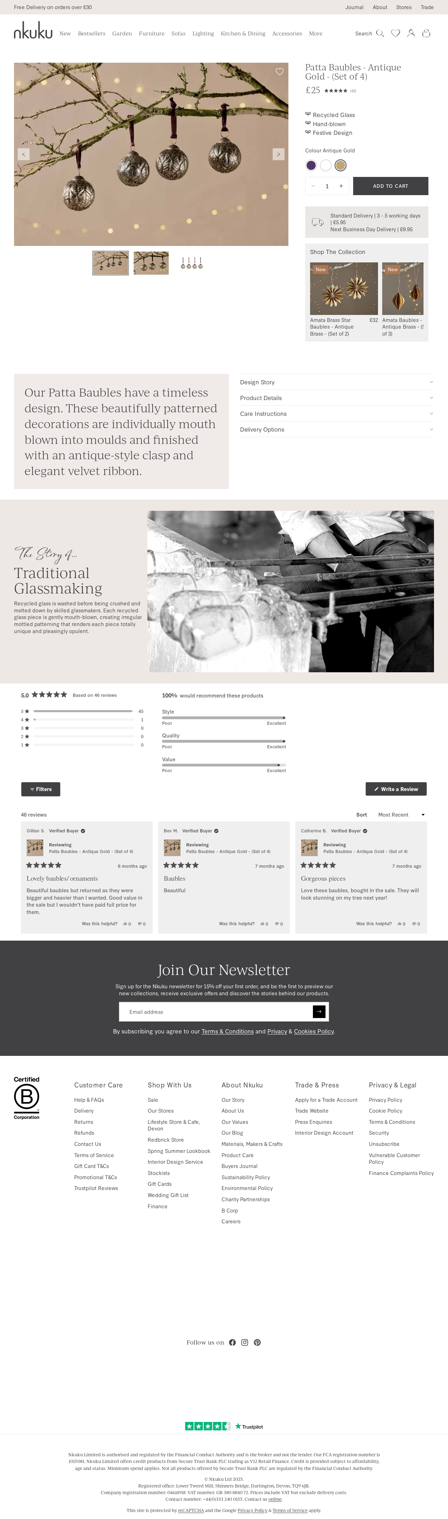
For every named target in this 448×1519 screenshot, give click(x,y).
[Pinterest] (257, 1342)
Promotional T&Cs (95, 1177)
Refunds (84, 1132)
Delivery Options (262, 429)
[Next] (418, 878)
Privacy (277, 1031)
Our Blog (232, 1132)
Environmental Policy (247, 1187)
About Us (233, 1110)
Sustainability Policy (246, 1177)
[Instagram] (244, 1342)
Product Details (261, 397)
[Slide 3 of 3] (191, 263)
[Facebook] (232, 1342)
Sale (153, 1099)
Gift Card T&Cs (91, 1165)
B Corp (230, 1210)
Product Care (238, 1155)
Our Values (235, 1121)
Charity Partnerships (246, 1199)
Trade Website (312, 1110)
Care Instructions (263, 413)
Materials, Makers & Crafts (252, 1143)
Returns (83, 1121)
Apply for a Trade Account (326, 1099)
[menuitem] (316, 33)
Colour (330, 150)
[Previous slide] (24, 154)
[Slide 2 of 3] (151, 263)
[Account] (411, 33)
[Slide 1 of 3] (110, 263)
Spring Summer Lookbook (179, 1150)
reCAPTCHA (191, 1510)
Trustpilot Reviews (96, 1187)
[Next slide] (279, 154)
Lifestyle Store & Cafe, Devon (174, 1125)
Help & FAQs (89, 1099)
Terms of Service (94, 1155)
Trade (427, 7)
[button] (376, 90)
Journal (354, 7)
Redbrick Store (166, 1139)
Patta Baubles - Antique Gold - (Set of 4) (91, 851)
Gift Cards (160, 1183)
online (275, 1499)
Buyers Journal (240, 1165)
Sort (362, 814)
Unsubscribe (384, 1143)
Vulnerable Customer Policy (394, 1158)
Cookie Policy (385, 1110)
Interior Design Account (324, 1132)
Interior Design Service (175, 1161)
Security (379, 1132)
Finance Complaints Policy (401, 1172)
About (380, 7)
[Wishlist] (395, 33)
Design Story (257, 382)
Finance (158, 1206)
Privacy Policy (385, 1099)
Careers (231, 1221)
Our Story (233, 1099)
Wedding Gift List (168, 1194)
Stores (404, 7)
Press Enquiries (313, 1121)
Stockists (159, 1172)
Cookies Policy (314, 1031)
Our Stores (161, 1110)
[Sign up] (319, 1011)
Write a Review (403, 790)
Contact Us (87, 1143)
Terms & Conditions (228, 1031)
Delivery (83, 1110)
